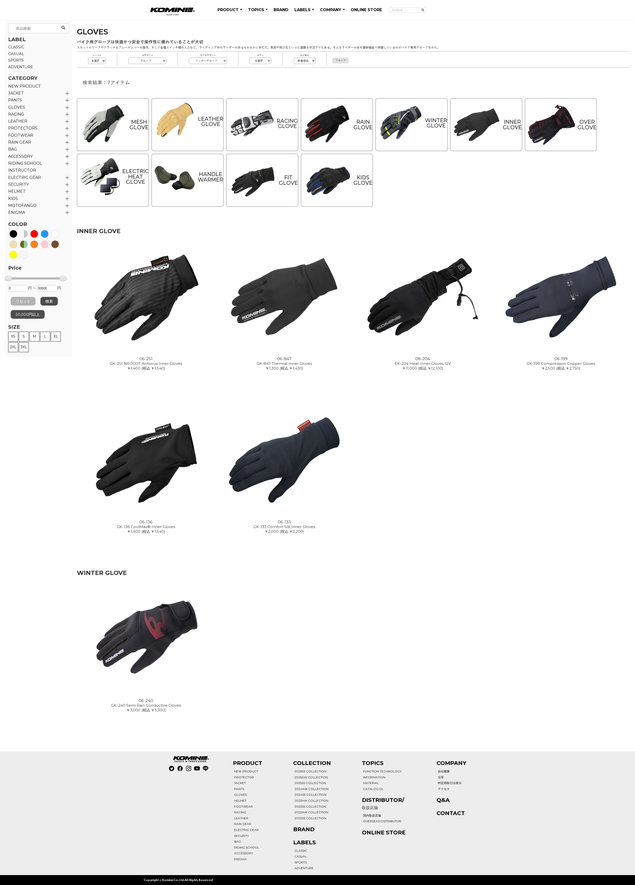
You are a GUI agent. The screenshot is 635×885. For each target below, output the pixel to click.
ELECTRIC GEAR (24, 177)
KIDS (13, 198)
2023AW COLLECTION (311, 800)
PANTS (15, 100)
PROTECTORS (22, 128)
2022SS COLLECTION (310, 818)
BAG (12, 149)
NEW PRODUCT (24, 86)
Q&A (443, 800)
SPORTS (16, 60)
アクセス (444, 789)
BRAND (281, 9)
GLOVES (16, 107)
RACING (16, 114)
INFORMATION (374, 777)
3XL (24, 347)
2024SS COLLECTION (310, 794)
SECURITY (18, 184)
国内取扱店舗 (372, 815)
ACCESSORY (20, 156)
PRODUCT (228, 9)
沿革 (441, 777)
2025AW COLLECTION (311, 777)
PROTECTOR (244, 777)
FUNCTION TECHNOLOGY (382, 771)
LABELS (302, 9)
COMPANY (330, 9)
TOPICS (256, 9)
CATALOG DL (373, 789)
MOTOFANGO (22, 205)
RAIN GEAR (19, 142)
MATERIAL (371, 783)
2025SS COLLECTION (310, 783)
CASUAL (16, 53)
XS (13, 336)
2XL (13, 347)
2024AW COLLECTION (311, 789)
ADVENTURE (20, 66)
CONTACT (451, 813)
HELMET (17, 191)
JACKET (16, 93)
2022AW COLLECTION (311, 812)
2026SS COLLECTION (310, 771)
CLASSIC (16, 47)
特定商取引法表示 (450, 783)
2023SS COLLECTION (310, 806)
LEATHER (17, 121)
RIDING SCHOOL (246, 847)
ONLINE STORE (366, 9)
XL (56, 336)
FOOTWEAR (20, 135)
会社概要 (444, 771)
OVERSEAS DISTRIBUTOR (382, 821)
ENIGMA (16, 212)
